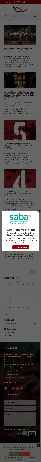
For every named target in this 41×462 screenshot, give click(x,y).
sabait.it (13, 240)
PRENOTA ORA (20, 247)
